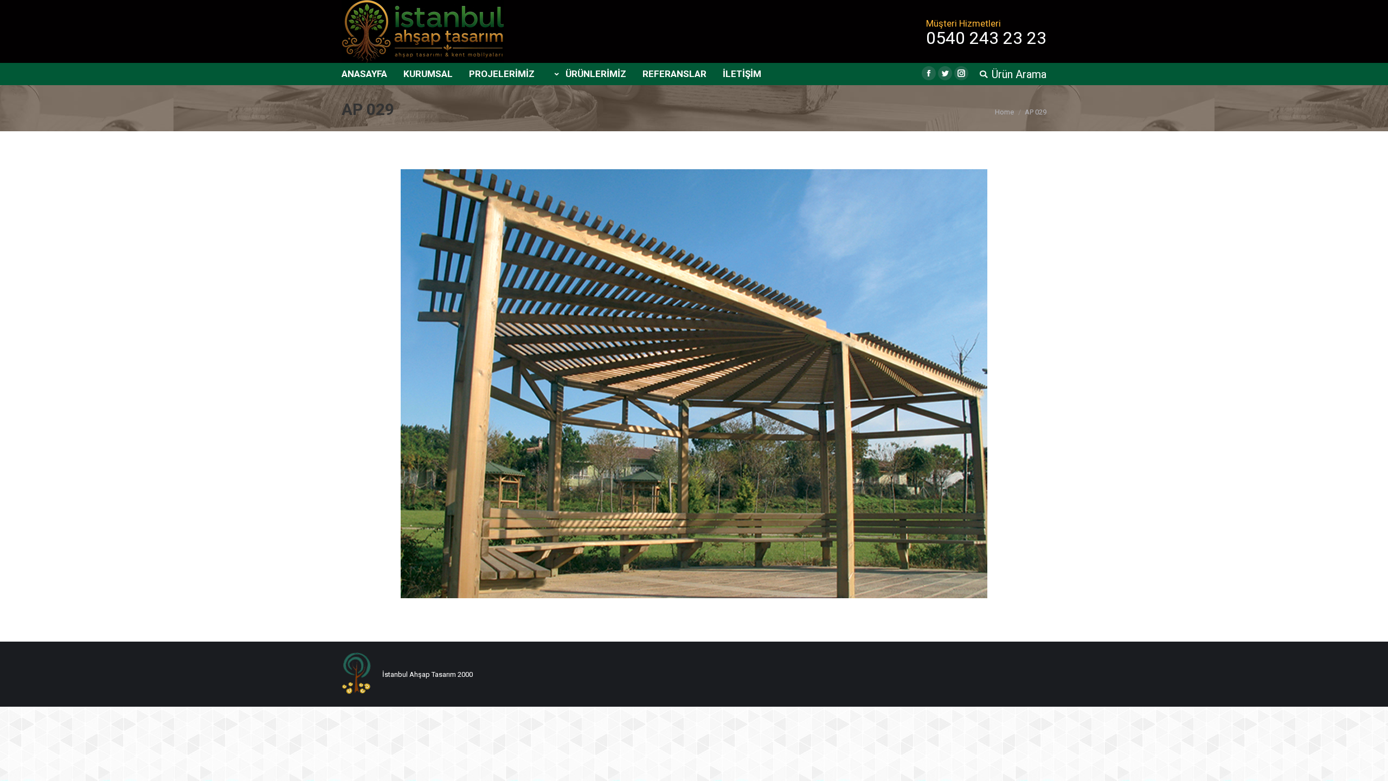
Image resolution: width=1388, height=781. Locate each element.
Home (1004, 112)
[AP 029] (694, 383)
